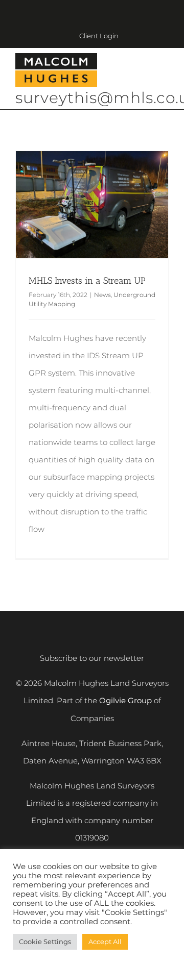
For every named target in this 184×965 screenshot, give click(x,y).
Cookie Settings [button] (45, 941)
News (102, 295)
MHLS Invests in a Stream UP (87, 280)
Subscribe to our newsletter (92, 658)
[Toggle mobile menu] (164, 71)
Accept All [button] (105, 941)
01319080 (92, 838)
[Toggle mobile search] (146, 71)
